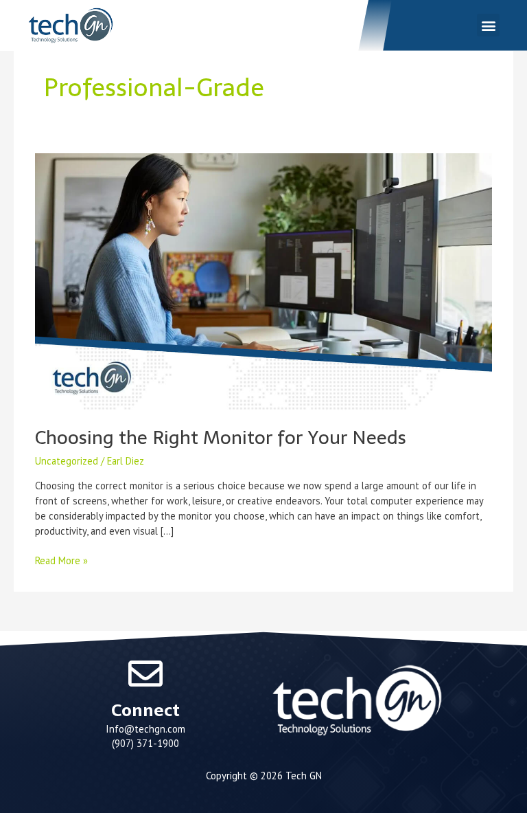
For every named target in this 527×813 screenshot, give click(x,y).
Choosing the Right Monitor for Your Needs (220, 437)
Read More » (61, 560)
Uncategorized (66, 460)
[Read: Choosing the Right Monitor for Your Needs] (263, 280)
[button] (488, 25)
